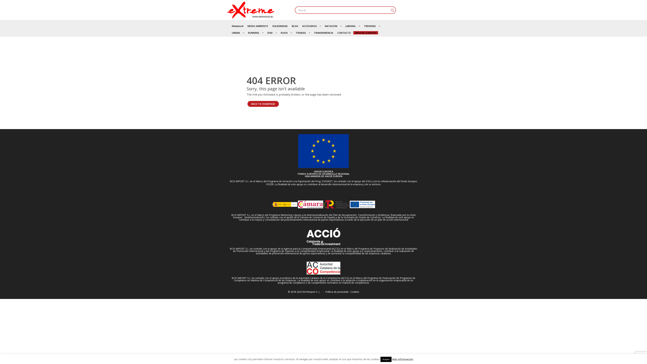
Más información (402, 359)
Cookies (354, 291)
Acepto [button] (386, 359)
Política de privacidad (336, 291)
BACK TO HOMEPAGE (263, 103)
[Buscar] (392, 10)
